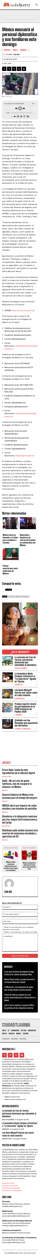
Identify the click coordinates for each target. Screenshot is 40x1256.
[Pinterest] (14, 69)
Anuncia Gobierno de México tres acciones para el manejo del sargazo (19, 796)
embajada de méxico (22, 596)
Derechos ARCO (8, 1183)
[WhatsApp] (19, 69)
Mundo (23, 50)
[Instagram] (10, 1055)
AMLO (15, 50)
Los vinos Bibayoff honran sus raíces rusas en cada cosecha (26, 693)
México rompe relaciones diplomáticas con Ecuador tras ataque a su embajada (11, 866)
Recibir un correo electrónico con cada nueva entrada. (21, 932)
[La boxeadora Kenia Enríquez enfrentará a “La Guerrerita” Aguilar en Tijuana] (7, 677)
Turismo (18, 715)
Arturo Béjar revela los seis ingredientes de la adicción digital (18, 771)
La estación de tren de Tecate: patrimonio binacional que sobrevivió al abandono (25, 661)
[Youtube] (22, 1055)
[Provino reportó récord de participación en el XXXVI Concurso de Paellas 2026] (7, 707)
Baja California (20, 668)
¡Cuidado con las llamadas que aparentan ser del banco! (26, 723)
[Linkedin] (24, 69)
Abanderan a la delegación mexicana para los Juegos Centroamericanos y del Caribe (19, 819)
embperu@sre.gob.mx (25, 455)
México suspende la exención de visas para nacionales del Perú (29, 866)
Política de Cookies (10, 1186)
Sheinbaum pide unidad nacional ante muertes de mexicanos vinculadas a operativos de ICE (20, 833)
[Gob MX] (4, 54)
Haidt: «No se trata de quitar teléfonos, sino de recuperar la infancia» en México (17, 784)
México (5, 790)
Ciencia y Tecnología (22, 729)
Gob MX (16, 54)
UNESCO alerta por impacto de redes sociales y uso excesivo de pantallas (19, 807)
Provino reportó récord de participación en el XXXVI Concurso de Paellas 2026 (25, 708)
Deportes (18, 685)
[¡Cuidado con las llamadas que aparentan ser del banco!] (7, 724)
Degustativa (19, 698)
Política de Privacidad (11, 1188)
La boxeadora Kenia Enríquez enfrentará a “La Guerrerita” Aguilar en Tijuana (25, 677)
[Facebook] (4, 69)
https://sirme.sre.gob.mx (23, 310)
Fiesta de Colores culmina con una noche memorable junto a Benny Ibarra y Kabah (20, 997)
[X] (9, 69)
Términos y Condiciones (12, 1190)
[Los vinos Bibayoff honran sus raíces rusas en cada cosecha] (7, 693)
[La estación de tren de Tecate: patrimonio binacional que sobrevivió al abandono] (7, 661)
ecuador (11, 596)
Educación (6, 776)
